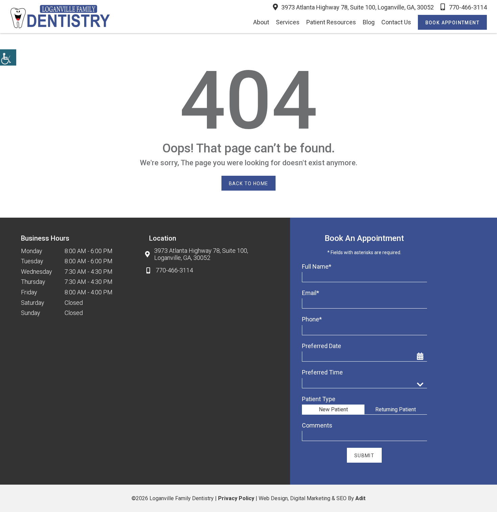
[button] (8, 57)
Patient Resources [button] (331, 22)
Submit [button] (364, 455)
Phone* (312, 319)
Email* (310, 292)
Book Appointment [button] (452, 22)
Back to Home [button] (248, 183)
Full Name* (316, 266)
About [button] (261, 22)
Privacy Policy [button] (236, 498)
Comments (317, 425)
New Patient (333, 409)
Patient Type (318, 399)
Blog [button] (369, 22)
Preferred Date (321, 345)
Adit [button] (360, 498)
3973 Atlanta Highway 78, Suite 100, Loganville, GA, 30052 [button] (357, 7)
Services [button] (288, 22)
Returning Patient (395, 409)
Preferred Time (322, 372)
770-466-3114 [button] (468, 7)
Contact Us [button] (396, 22)
